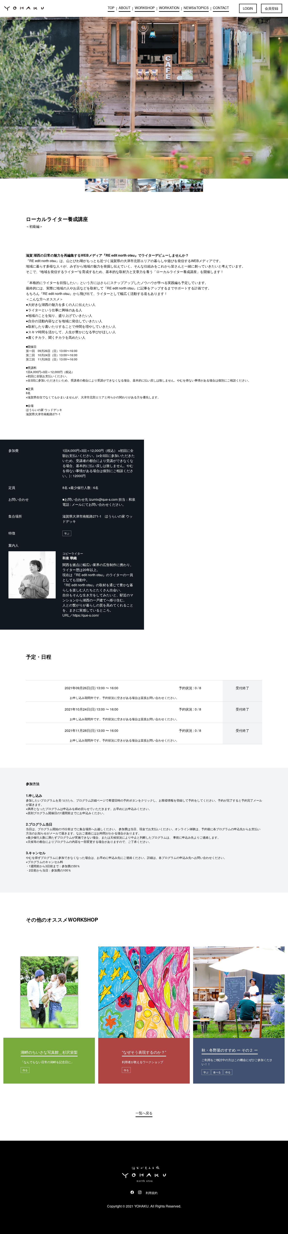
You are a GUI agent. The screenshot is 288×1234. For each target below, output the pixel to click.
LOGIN (248, 8)
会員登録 (271, 8)
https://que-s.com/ (86, 615)
